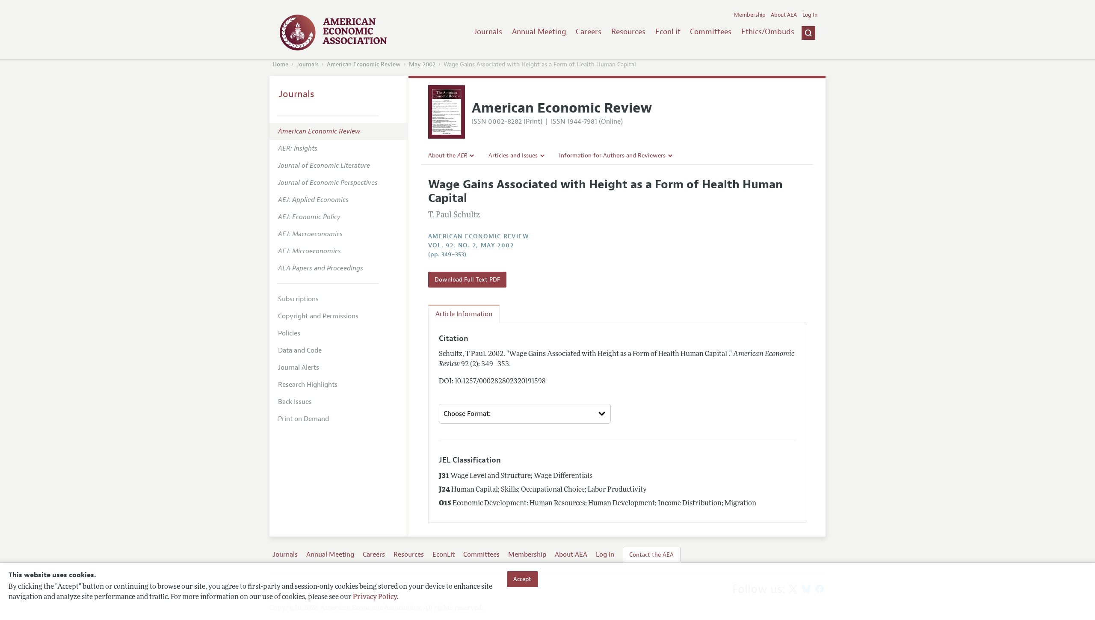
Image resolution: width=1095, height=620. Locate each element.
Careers (588, 31)
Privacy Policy (375, 597)
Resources (628, 31)
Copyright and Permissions (318, 316)
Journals (488, 31)
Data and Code (300, 350)
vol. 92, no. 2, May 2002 (471, 245)
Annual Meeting (539, 31)
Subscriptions (298, 299)
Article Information (463, 314)
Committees (710, 31)
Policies (289, 333)
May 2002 (422, 64)
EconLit (668, 31)
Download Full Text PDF (467, 279)
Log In (809, 15)
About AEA (784, 15)
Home (280, 64)
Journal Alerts (298, 367)
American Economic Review (364, 64)
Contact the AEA (651, 554)
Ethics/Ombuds (767, 31)
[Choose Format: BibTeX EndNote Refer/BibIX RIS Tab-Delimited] (525, 414)
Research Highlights (307, 384)
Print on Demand (303, 419)
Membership (750, 15)
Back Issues (295, 402)
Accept (522, 579)
